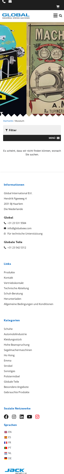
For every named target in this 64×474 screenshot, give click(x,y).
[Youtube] (29, 416)
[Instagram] (14, 416)
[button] (60, 15)
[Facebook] (6, 416)
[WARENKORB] (58, 6)
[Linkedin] (21, 416)
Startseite (8, 120)
